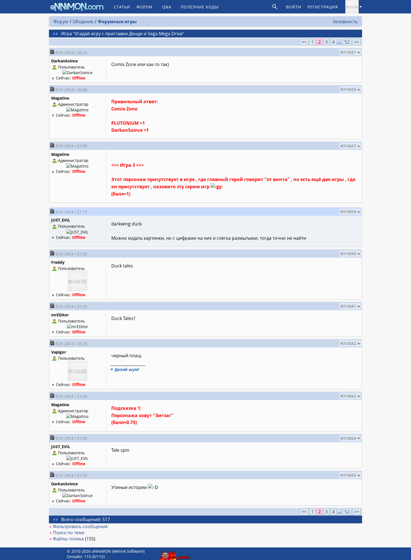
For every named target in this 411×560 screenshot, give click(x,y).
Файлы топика (68, 539)
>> (356, 42)
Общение (83, 21)
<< (304, 42)
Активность (345, 21)
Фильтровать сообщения (80, 526)
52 (346, 42)
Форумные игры (117, 21)
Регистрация (323, 7)
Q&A (166, 7)
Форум (144, 7)
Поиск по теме (68, 533)
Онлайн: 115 (79, 556)
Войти (293, 7)
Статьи (122, 7)
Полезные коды (200, 7)
